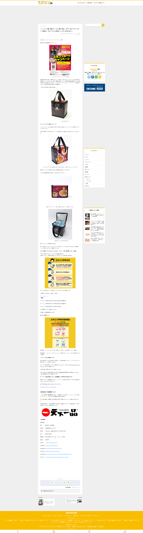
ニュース (87, 174)
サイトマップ (97, 515)
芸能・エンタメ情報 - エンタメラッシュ (28, 520)
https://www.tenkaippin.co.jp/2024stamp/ (48, 387)
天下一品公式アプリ (44, 296)
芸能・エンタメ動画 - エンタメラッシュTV (83, 522)
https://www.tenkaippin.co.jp (51, 442)
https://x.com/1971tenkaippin (52, 445)
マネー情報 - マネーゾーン (101, 520)
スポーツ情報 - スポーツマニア (88, 520)
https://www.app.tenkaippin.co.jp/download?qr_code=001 (57, 457)
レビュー (87, 154)
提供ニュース (88, 176)
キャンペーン (77, 487)
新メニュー (87, 169)
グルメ (72, 487)
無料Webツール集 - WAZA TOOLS (78, 526)
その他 (86, 183)
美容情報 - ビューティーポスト (74, 520)
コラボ (86, 164)
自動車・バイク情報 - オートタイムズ (131, 520)
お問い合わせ (89, 2)
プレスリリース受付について (99, 2)
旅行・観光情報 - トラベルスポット (115, 520)
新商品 (86, 167)
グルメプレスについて (81, 2)
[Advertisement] (71, 14)
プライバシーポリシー (59, 515)
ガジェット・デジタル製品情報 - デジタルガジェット (63, 522)
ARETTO (88, 179)
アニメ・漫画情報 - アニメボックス (11, 520)
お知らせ (87, 185)
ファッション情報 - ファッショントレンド (58, 520)
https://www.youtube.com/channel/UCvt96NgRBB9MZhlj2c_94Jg (59, 454)
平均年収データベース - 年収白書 (64, 526)
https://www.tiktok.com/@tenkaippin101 (52, 451)
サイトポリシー (69, 515)
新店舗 (86, 171)
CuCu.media (88, 181)
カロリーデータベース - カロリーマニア (47, 526)
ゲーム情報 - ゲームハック (43, 520)
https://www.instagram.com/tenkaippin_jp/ (54, 448)
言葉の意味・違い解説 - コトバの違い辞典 (96, 526)
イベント (87, 159)
